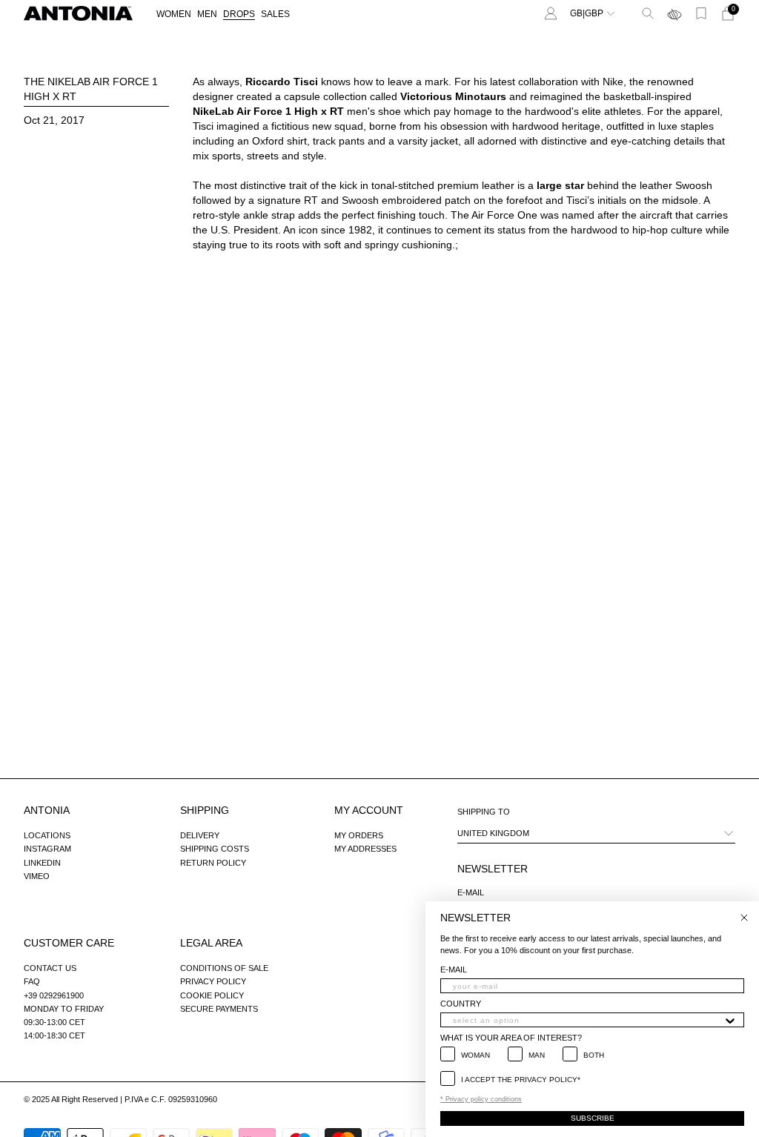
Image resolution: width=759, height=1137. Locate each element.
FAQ (32, 981)
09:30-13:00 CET (54, 1022)
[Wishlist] (701, 13)
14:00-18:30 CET (54, 1035)
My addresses (365, 848)
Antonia (47, 810)
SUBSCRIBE (592, 1118)
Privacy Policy (213, 981)
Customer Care (69, 943)
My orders (358, 835)
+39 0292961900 (54, 995)
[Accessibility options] (674, 13)
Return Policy (213, 862)
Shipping (204, 810)
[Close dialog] (744, 917)
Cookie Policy (212, 995)
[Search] (647, 13)
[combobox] (588, 1020)
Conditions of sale (224, 968)
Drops (239, 14)
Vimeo (37, 876)
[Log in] (550, 13)
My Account (368, 810)
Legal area (211, 943)
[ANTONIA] (78, 13)
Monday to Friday (64, 1008)
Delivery (199, 835)
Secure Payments (219, 1008)
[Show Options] (730, 1020)
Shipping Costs (214, 848)
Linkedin (42, 862)
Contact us (50, 968)
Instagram (47, 848)
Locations (47, 835)
